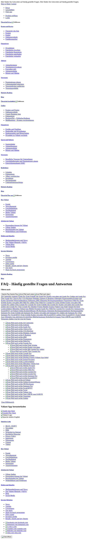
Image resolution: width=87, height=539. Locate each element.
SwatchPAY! (6, 311)
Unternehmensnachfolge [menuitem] (14, 182)
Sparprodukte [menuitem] (10, 144)
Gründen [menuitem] (8, 172)
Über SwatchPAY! (69, 315)
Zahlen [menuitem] (3, 105)
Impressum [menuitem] (9, 438)
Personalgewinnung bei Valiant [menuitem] (16, 225)
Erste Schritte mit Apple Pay (36, 296)
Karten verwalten (13, 303)
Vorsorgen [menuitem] (4, 77)
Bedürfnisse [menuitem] (4, 168)
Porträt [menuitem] (7, 204)
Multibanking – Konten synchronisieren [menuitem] (19, 120)
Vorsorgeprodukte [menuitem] (11, 88)
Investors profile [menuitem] (11, 257)
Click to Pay (17, 298)
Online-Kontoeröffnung (27, 311)
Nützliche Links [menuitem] (6, 421)
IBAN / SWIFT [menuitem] (11, 426)
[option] (19, 323)
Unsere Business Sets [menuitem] (13, 114)
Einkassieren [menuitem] (9, 116)
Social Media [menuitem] (10, 246)
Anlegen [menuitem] (3, 60)
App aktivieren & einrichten (22, 317)
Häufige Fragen (37, 307)
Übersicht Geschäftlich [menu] (8, 101)
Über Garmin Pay (21, 305)
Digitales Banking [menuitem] (6, 93)
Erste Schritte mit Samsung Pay (22, 313)
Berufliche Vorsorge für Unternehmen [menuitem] (19, 159)
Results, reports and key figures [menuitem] (16, 266)
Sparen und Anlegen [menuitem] (7, 140)
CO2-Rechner (27, 298)
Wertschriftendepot (21, 301)
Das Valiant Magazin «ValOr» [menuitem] (16, 242)
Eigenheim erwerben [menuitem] (12, 50)
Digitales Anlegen (39, 298)
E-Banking (50, 298)
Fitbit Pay (76, 301)
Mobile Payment (35, 309)
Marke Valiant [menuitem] (10, 212)
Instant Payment (74, 307)
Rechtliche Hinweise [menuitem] (12, 434)
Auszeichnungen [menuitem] (11, 217)
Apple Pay (22, 296)
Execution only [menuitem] (10, 69)
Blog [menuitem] (2, 97)
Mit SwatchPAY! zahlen (53, 315)
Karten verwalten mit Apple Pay (58, 296)
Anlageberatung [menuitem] (11, 65)
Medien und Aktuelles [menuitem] (7, 236)
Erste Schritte (60, 303)
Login (7, 18)
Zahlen (11, 319)
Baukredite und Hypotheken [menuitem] (15, 131)
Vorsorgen (5, 319)
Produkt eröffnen (11, 16)
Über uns (8, 12)
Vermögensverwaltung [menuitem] (13, 67)
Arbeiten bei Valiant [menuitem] (7, 221)
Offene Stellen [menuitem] (10, 227)
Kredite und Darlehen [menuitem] (13, 129)
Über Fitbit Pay (40, 303)
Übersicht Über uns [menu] (7, 195)
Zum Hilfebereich (7, 402)
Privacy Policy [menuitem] (10, 436)
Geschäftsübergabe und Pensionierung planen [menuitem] (21, 161)
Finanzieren (68, 301)
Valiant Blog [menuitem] (9, 244)
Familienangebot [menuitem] (11, 39)
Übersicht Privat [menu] (6, 22)
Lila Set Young (25, 319)
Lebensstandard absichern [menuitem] (14, 84)
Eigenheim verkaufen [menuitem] (13, 56)
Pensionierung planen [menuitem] (13, 82)
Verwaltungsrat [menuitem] (10, 206)
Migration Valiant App (20, 309)
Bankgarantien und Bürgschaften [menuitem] (17, 133)
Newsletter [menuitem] (9, 428)
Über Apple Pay (7, 298)
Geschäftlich (9, 10)
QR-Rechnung (41, 311)
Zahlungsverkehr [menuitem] (11, 37)
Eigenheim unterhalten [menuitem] (13, 54)
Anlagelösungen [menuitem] (11, 146)
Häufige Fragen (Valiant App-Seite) (56, 307)
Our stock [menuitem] (8, 268)
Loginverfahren (6, 309)
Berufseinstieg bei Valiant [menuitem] (14, 229)
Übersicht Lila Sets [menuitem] (12, 31)
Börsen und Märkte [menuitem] (12, 73)
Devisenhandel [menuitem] (10, 180)
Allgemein (58, 298)
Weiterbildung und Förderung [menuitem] (16, 231)
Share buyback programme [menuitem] (15, 270)
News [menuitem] (7, 255)
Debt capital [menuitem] (9, 264)
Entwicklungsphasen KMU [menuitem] (15, 163)
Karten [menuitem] (7, 35)
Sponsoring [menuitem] (9, 214)
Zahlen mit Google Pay (9, 307)
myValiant (14, 311)
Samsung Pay (79, 309)
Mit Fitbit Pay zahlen (27, 303)
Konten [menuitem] (8, 33)
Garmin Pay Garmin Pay (10, 294)
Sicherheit (10, 301)
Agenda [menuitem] (8, 259)
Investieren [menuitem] (9, 178)
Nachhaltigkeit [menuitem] (10, 210)
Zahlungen (32, 301)
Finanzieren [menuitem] (5, 43)
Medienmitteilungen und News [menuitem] (16, 240)
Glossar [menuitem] (8, 442)
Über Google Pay (24, 307)
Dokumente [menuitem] (9, 440)
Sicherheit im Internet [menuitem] (13, 432)
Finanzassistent (67, 298)
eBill (38, 301)
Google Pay (32, 305)
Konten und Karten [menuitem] (7, 26)
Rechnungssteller (77, 311)
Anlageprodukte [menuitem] (11, 71)
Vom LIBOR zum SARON (71, 317)
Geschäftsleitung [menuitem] (11, 208)
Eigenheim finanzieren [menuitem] (13, 52)
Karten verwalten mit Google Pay (71, 305)
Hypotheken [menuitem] (9, 48)
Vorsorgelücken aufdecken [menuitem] (14, 86)
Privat (7, 8)
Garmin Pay (51, 303)
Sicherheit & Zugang (53, 317)
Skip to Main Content (8, 4)
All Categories (6, 296)
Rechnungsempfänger (56, 301)
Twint (78, 315)
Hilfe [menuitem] (7, 430)
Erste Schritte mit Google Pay (48, 305)
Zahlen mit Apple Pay (78, 296)
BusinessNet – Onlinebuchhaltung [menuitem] (17, 118)
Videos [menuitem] (7, 444)
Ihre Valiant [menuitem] (5, 200)
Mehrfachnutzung (39, 317)
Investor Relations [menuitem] (7, 251)
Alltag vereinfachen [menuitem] (12, 176)
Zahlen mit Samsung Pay (69, 313)
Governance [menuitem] (9, 262)
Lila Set (17, 319)
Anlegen (15, 296)
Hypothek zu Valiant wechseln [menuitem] (16, 135)
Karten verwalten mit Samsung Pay (47, 313)
